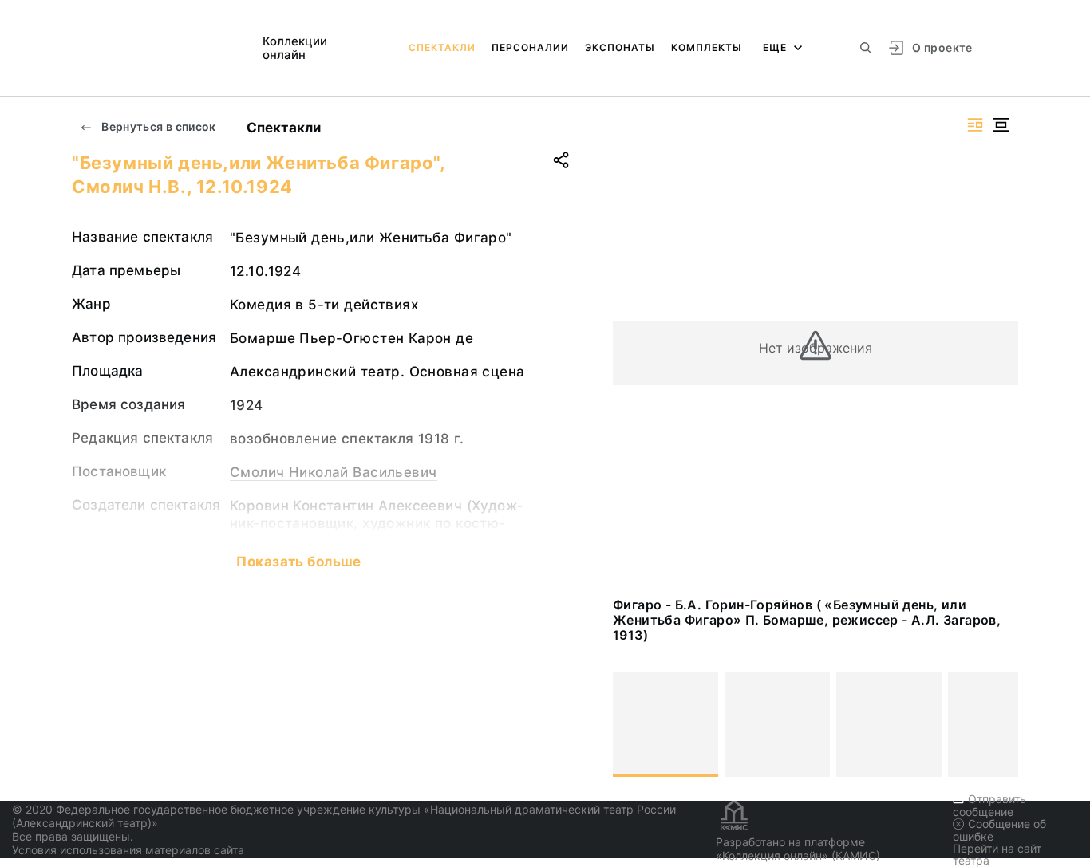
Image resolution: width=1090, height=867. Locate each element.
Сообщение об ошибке (999, 830)
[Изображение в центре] (1000, 125)
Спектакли (442, 47)
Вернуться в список (157, 126)
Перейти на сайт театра (997, 854)
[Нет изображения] (665, 724)
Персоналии (530, 47)
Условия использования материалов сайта (128, 850)
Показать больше (298, 561)
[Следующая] (999, 724)
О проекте (942, 47)
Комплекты (706, 47)
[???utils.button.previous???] (632, 724)
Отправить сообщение (989, 805)
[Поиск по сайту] (865, 47)
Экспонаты (620, 47)
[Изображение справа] (975, 125)
